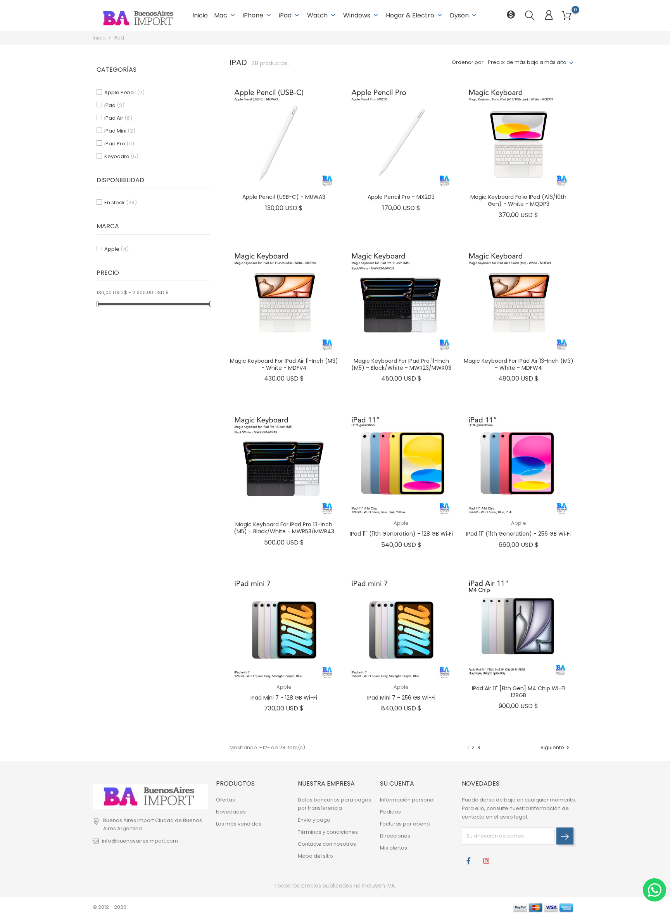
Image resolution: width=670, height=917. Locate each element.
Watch (322, 15)
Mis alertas (393, 848)
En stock (120, 202)
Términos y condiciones (328, 832)
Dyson (464, 15)
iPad (290, 15)
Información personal (407, 799)
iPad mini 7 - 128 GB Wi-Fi (283, 698)
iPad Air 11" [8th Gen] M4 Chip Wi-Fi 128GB (518, 691)
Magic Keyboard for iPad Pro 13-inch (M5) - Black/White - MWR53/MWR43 (284, 528)
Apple (116, 249)
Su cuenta (397, 783)
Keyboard (121, 156)
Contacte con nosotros (327, 844)
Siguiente (555, 747)
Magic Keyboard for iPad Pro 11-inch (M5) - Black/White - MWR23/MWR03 (401, 364)
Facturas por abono (405, 823)
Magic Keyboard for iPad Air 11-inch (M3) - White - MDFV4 (284, 364)
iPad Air (118, 118)
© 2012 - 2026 (109, 907)
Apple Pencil (124, 92)
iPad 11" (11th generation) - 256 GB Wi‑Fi (518, 534)
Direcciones (395, 835)
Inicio (200, 15)
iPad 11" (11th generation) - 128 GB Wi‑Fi (401, 534)
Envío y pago (314, 820)
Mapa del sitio (315, 856)
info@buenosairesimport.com (140, 841)
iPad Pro (119, 143)
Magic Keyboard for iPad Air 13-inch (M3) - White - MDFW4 (518, 364)
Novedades (231, 811)
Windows (361, 15)
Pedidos (390, 811)
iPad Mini (119, 130)
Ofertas (225, 799)
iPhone (258, 15)
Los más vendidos (238, 823)
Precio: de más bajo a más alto (527, 62)
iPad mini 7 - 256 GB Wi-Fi (401, 698)
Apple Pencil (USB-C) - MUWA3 (283, 197)
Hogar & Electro (415, 15)
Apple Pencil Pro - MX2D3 (401, 197)
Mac (225, 15)
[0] (567, 15)
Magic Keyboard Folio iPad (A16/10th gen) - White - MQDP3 (518, 200)
